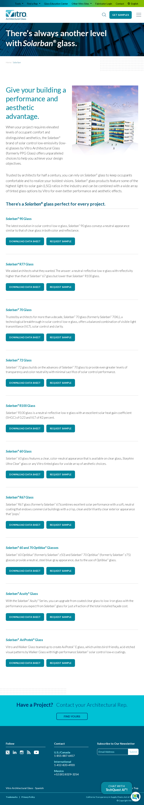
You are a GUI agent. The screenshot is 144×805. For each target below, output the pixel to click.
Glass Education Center (56, 3)
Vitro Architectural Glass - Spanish (25, 788)
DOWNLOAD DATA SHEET (25, 241)
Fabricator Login (103, 3)
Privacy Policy (28, 797)
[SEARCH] (104, 15)
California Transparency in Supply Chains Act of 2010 (110, 797)
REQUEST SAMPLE (60, 241)
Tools (18, 3)
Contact (120, 3)
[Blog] (29, 753)
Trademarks (12, 797)
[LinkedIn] (15, 753)
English (134, 3)
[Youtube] (36, 753)
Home (8, 62)
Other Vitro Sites (81, 3)
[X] (7, 753)
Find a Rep (32, 3)
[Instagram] (22, 753)
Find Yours (72, 716)
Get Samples (120, 14)
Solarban (17, 62)
